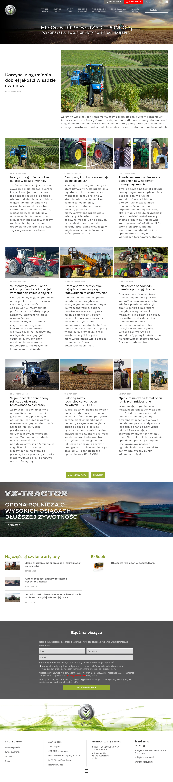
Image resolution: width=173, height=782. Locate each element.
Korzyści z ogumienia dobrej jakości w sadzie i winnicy (30, 80)
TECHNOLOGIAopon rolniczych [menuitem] (99, 10)
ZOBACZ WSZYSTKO (77, 475)
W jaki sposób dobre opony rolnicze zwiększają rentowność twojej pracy (29, 401)
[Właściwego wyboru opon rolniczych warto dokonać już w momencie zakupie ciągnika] (32, 262)
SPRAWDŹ (14, 525)
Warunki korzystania (144, 762)
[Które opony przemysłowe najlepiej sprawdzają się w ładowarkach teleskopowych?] (86, 262)
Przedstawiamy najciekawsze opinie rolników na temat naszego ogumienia (139, 181)
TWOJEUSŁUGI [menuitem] (44, 10)
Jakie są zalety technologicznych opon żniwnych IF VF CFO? (80, 401)
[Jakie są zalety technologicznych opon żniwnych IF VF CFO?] (86, 374)
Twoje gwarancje (13, 752)
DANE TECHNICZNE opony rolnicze (64, 755)
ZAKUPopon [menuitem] (69, 10)
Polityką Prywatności (76, 675)
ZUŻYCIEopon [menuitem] (57, 10)
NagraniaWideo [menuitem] (135, 10)
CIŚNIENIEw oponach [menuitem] (82, 10)
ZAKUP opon (54, 746)
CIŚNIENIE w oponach (58, 751)
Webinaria (9, 756)
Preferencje (140, 753)
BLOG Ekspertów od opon (60, 760)
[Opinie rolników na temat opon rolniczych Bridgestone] (141, 374)
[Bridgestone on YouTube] (166, 2)
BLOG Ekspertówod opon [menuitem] (118, 10)
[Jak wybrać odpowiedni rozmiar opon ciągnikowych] (141, 262)
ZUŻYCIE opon (55, 742)
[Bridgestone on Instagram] (159, 2)
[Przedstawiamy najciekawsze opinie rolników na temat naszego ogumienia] (141, 153)
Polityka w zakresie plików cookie (150, 750)
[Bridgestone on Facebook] (163, 2)
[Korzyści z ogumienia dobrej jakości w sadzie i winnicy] (114, 81)
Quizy (7, 761)
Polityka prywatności (144, 757)
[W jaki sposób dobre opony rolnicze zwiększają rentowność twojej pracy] (32, 374)
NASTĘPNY (98, 475)
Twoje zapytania (12, 747)
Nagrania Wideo (55, 764)
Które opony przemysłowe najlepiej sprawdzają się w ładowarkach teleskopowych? (85, 289)
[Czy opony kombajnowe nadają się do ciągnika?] (86, 153)
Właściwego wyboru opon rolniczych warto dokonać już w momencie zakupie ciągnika (31, 289)
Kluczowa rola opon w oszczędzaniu (133, 563)
